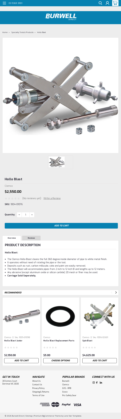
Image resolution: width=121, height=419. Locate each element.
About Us (36, 381)
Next (116, 292)
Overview (12, 238)
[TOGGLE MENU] (4, 3)
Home (5, 32)
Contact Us (37, 384)
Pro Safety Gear (69, 395)
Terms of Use (38, 395)
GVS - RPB (66, 388)
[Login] (107, 3)
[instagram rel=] (93, 382)
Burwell (65, 381)
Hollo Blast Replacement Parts (58, 340)
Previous (111, 292)
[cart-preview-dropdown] (115, 3)
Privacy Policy (38, 388)
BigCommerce (48, 416)
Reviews (31, 238)
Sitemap (28, 416)
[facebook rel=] (97, 382)
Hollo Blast (41, 32)
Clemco (7, 337)
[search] (100, 3)
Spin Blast (87, 340)
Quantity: (10, 214)
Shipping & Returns (40, 392)
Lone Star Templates (72, 416)
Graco (65, 392)
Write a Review (52, 198)
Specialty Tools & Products (22, 32)
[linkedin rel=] (101, 382)
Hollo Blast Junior (13, 340)
